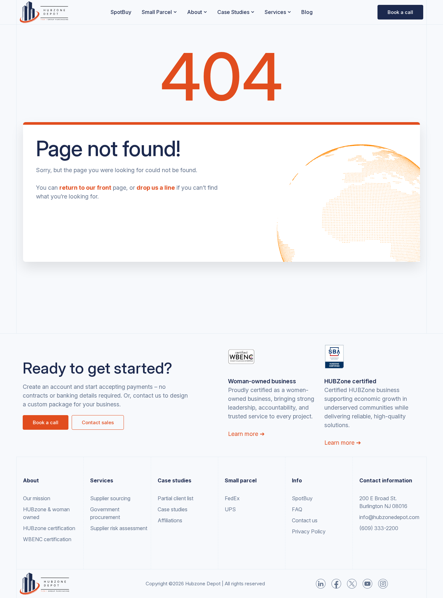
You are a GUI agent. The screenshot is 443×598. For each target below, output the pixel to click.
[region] (84, 547)
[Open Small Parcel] (175, 12)
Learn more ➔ (246, 433)
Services (101, 480)
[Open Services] (289, 12)
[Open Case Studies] (252, 12)
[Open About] (205, 12)
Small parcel (241, 480)
